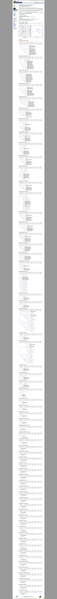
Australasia (14, 26)
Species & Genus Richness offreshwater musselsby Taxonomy (15, 19)
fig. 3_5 (29, 572)
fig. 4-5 (27, 398)
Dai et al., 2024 (20, 526)
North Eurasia (14, 25)
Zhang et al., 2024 (21, 532)
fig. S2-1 (27, 242)
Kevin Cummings (32, 596)
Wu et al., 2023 (20, 491)
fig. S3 (27, 155)
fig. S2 (27, 118)
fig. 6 (26, 462)
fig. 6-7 (26, 332)
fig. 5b (26, 308)
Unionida (21, 4)
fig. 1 (27, 211)
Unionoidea (24, 4)
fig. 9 (27, 96)
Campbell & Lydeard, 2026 (22, 572)
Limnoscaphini (31, 4)
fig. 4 (28, 83)
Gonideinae (28, 4)
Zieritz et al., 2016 (21, 242)
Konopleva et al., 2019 (21, 191)
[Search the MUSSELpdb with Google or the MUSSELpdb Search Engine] (15, 11)
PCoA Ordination (25, 37)
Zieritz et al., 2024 (21, 372)
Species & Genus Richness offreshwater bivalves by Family (15, 21)
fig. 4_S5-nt (26, 491)
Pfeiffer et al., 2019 (21, 398)
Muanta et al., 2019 (21, 252)
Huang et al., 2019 (21, 142)
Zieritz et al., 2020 (21, 232)
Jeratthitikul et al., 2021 (21, 83)
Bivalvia (19, 4)
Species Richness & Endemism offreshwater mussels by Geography (15, 28)
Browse (14, 5)
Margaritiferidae (14, 14)
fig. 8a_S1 (26, 497)
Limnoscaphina (34, 4)
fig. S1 (27, 131)
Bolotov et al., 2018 (21, 271)
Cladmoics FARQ (21, 23)
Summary (14, 13)
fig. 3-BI (26, 468)
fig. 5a (26, 300)
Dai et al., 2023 (20, 468)
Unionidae (26, 4)
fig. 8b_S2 (26, 503)
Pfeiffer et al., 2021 (21, 96)
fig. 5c (26, 340)
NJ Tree (37, 37)
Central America (14, 24)
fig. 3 (27, 191)
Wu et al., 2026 (20, 584)
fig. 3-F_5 (27, 445)
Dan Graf (30, 596)
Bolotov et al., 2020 (21, 211)
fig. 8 (27, 40)
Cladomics (14, 6)
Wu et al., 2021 (20, 462)
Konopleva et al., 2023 (21, 40)
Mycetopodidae (14, 15)
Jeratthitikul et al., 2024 (21, 438)
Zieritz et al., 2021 (21, 445)
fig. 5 (26, 532)
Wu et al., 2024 (20, 300)
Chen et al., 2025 (21, 549)
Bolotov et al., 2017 (21, 118)
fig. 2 (26, 142)
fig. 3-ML (26, 474)
